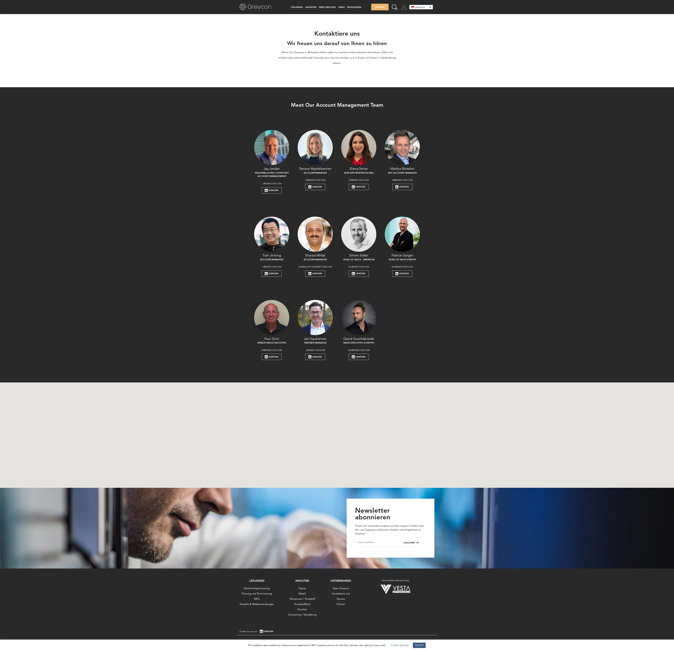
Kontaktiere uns (341, 593)
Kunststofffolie (302, 604)
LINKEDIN (273, 190)
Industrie (310, 7)
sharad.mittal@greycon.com (315, 266)
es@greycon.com (359, 180)
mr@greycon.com (402, 180)
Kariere (341, 598)
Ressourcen (354, 7)
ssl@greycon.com (358, 266)
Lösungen (297, 7)
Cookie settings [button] (399, 645)
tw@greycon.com (315, 180)
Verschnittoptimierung (257, 588)
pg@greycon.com (272, 350)
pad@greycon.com (402, 266)
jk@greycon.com (315, 350)
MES (256, 598)
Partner (341, 604)
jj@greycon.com (272, 183)
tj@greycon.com (272, 266)
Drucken (302, 609)
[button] (323, 398)
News (341, 7)
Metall (302, 593)
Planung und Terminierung (257, 593)
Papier (302, 588)
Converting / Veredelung (302, 614)
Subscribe (409, 542)
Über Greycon (327, 7)
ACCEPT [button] (419, 645)
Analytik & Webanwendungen (257, 604)
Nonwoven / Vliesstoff (302, 598)
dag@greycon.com (359, 350)
